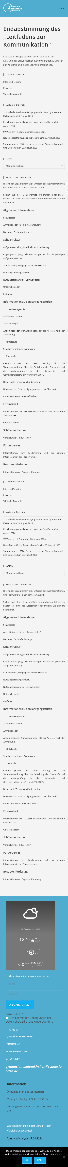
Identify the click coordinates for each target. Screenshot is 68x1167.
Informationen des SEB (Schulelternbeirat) (25, 411)
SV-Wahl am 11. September (16, 131)
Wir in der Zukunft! (12, 93)
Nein (40, 1160)
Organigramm (10, 254)
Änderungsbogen (11, 330)
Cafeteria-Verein (11, 422)
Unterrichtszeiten (11, 286)
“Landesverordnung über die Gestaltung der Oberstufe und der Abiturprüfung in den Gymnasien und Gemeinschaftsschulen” (34, 371)
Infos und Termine (12, 81)
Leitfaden (8, 293)
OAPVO (7, 363)
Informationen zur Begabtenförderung (22, 472)
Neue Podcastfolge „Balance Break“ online (23, 137)
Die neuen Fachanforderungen (18, 232)
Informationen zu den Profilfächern (20, 396)
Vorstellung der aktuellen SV (17, 437)
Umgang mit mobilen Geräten (32, 265)
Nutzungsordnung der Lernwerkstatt (21, 279)
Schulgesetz (9, 217)
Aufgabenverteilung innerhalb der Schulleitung (26, 247)
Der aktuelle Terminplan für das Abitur (22, 381)
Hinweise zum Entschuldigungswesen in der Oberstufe (29, 389)
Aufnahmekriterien (12, 316)
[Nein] (64, 1157)
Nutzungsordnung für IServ (16, 272)
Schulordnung (10, 265)
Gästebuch (31, 198)
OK (27, 1160)
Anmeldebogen (10, 224)
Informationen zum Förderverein (23, 452)
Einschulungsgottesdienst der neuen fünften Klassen (29, 121)
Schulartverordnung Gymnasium (19, 348)
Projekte (7, 87)
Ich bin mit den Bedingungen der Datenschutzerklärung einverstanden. (29, 1019)
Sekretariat (8, 202)
